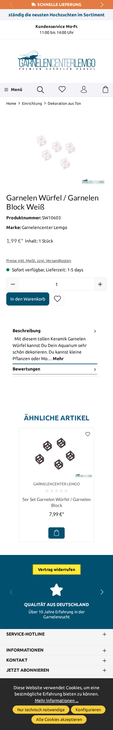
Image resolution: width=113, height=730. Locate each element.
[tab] (55, 345)
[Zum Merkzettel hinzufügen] (57, 299)
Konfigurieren (88, 709)
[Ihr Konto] (83, 89)
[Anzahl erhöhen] (100, 284)
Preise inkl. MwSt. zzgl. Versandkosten (38, 260)
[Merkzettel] (62, 89)
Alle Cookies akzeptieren (59, 719)
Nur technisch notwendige (41, 709)
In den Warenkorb (27, 298)
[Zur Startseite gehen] (56, 60)
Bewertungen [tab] (26, 368)
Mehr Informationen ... (56, 700)
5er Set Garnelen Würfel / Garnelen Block (56, 502)
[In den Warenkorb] (56, 533)
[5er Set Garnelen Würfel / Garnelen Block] (56, 454)
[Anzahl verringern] (13, 284)
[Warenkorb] (105, 89)
